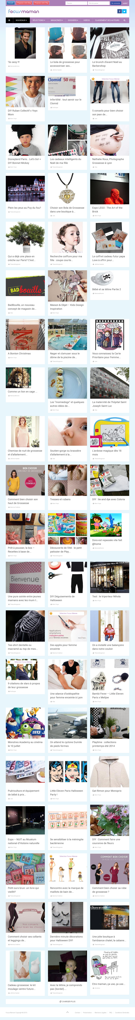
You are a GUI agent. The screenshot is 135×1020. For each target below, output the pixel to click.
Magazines (56, 20)
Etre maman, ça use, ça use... (108, 984)
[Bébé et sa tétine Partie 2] (102, 278)
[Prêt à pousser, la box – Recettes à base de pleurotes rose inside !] (25, 529)
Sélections (38, 20)
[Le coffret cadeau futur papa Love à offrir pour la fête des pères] (109, 237)
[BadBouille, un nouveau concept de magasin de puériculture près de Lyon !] (25, 286)
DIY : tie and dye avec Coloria (108, 499)
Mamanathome (14, 66)
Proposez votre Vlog (41, 3)
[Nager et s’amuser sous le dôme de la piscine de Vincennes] (67, 334)
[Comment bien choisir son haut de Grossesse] (25, 480)
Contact (77, 1012)
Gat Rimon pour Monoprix (107, 790)
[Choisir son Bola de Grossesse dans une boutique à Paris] (67, 188)
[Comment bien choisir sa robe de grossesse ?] (109, 869)
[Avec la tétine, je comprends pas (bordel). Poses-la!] (67, 966)
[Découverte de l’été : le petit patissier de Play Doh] (67, 529)
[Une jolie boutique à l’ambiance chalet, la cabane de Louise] (109, 917)
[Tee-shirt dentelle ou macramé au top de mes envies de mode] (25, 626)
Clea (95, 167)
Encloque (55, 107)
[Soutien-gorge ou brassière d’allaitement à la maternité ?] (67, 431)
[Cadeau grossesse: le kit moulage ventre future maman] (25, 966)
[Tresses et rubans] (67, 480)
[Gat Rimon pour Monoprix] (109, 771)
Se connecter (115, 3)
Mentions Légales (100, 1012)
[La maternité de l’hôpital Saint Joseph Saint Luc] (109, 383)
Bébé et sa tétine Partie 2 (106, 289)
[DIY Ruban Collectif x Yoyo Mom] (25, 91)
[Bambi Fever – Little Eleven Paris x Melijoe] (109, 674)
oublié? (125, 3)
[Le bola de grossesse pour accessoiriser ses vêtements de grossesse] (67, 43)
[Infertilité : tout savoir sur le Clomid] (62, 86)
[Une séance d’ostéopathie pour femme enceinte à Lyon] (67, 674)
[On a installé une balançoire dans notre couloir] (109, 626)
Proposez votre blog (24, 3)
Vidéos (86, 20)
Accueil (10, 3)
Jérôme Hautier (57, 70)
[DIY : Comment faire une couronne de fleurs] (109, 820)
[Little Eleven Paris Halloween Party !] (67, 771)
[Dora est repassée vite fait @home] (106, 525)
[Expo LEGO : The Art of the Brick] (109, 188)
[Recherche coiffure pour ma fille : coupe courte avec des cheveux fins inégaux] (67, 237)
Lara (95, 118)
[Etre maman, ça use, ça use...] (106, 966)
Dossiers (72, 20)
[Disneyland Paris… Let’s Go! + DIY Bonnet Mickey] (25, 140)
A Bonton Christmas (19, 353)
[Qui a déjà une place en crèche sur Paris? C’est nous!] (25, 237)
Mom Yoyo (13, 118)
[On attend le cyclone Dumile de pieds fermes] (67, 723)
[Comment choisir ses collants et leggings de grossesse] (25, 917)
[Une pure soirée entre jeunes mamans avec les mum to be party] (25, 577)
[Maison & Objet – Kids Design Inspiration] (67, 286)
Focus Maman (10, 1012)
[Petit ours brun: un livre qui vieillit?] (25, 869)
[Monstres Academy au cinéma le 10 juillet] (25, 723)
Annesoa (97, 988)
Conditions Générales (122, 1012)
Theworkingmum (99, 70)
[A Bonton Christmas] (25, 334)
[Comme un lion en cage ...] (18, 377)
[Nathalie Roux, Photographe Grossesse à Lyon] (109, 140)
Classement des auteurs (107, 20)
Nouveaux (21, 20)
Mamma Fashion (15, 507)
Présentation (87, 1012)
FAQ (110, 1012)
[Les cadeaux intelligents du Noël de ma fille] (67, 140)
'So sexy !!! (14, 62)
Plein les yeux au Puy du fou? (24, 207)
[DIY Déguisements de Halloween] (67, 577)
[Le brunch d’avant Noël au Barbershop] (109, 43)
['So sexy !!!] (25, 43)
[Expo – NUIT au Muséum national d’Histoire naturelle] (25, 820)
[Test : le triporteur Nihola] (109, 577)
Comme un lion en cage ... (22, 391)
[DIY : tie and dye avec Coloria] (109, 480)
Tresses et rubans (60, 499)
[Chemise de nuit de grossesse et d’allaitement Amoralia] (25, 431)
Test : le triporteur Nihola (106, 596)
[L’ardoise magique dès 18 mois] (109, 431)
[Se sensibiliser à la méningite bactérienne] (67, 820)
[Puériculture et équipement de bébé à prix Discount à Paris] (25, 771)
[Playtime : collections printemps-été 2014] (109, 723)
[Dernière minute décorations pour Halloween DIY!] (67, 917)
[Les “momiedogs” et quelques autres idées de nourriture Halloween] (67, 383)
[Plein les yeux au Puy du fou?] (25, 188)
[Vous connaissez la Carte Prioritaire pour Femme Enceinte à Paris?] (109, 334)
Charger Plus (68, 1001)
